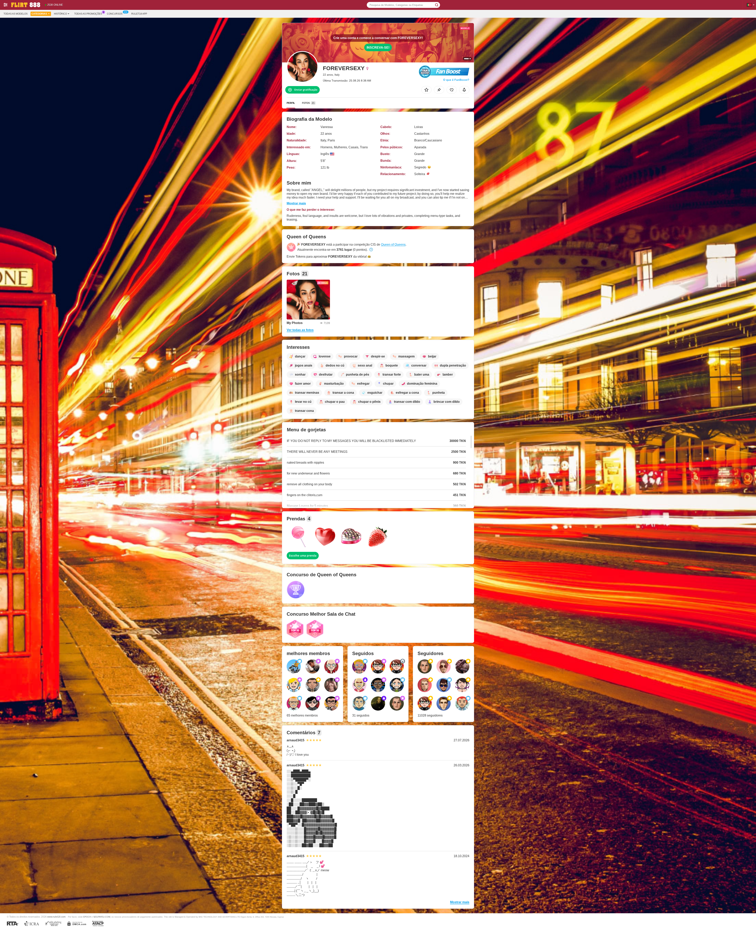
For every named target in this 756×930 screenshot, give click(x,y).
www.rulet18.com (56, 916)
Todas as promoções (88, 13)
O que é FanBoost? (456, 79)
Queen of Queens (393, 244)
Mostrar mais (296, 203)
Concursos (114, 13)
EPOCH (87, 917)
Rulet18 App (139, 13)
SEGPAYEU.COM (101, 917)
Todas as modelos (16, 13)
